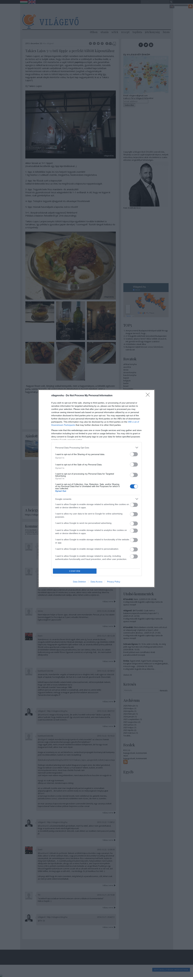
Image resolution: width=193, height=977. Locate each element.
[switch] (134, 454)
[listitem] (96, 447)
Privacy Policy (113, 581)
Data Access (96, 581)
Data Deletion (79, 581)
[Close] (149, 396)
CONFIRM (74, 571)
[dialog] (96, 488)
